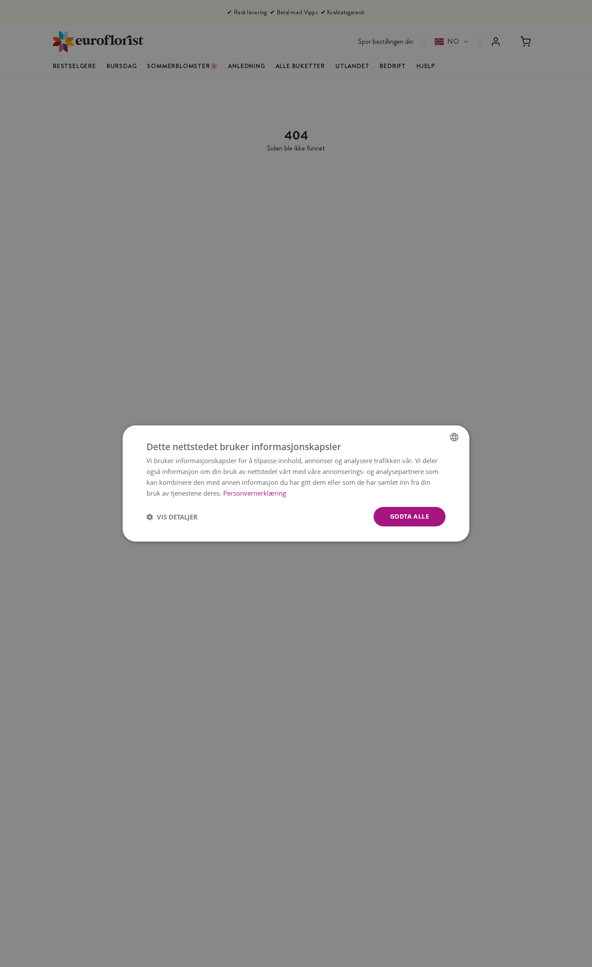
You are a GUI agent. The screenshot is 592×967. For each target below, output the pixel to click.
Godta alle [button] (409, 516)
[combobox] (454, 437)
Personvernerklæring (254, 493)
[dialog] (296, 483)
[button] (172, 517)
